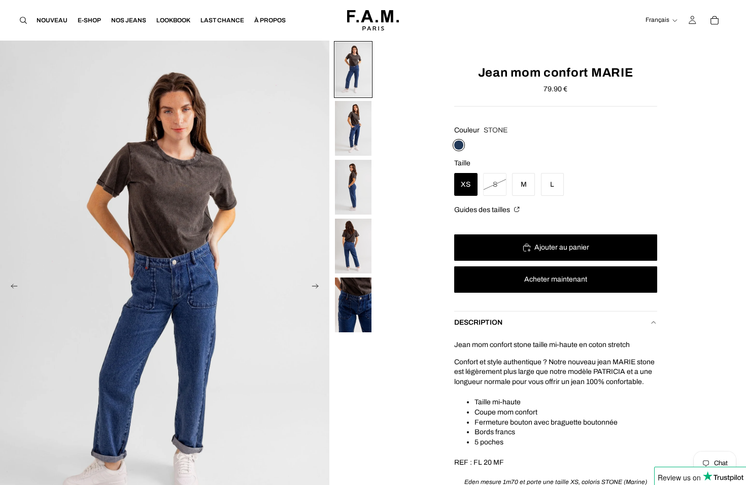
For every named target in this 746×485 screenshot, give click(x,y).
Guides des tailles (483, 210)
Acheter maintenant (555, 279)
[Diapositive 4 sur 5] (353, 246)
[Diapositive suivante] (318, 288)
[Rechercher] (23, 20)
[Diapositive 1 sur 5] (353, 69)
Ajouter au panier (561, 247)
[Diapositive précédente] (11, 288)
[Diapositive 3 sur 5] (353, 187)
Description (478, 322)
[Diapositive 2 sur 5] (353, 128)
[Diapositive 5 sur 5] (353, 305)
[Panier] (714, 20)
